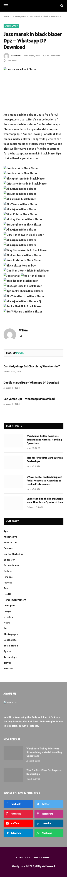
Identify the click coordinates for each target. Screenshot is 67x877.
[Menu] (6, 6)
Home (6, 16)
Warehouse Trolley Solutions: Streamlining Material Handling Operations (44, 439)
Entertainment (12, 565)
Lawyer (8, 611)
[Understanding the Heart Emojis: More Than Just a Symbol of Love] (13, 503)
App (6, 531)
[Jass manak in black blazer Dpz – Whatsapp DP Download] (33, 86)
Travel (7, 662)
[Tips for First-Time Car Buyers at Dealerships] (13, 462)
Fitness (8, 582)
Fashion (8, 571)
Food (6, 588)
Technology (10, 657)
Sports (7, 651)
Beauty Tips (10, 542)
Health (7, 594)
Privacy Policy (42, 857)
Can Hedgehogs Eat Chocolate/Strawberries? (32, 366)
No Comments (53, 55)
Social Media (11, 645)
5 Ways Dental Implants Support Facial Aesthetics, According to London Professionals (44, 480)
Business (8, 548)
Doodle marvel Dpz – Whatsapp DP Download (31, 382)
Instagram (9, 605)
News (7, 622)
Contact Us (23, 857)
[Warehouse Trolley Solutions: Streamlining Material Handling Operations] (13, 440)
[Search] (61, 6)
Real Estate (10, 639)
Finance (8, 576)
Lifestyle (9, 617)
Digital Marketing (13, 554)
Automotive (10, 536)
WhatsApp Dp (19, 16)
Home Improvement (15, 599)
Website (8, 668)
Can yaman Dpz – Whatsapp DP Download (29, 399)
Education (9, 559)
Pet (6, 628)
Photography (11, 634)
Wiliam (17, 55)
